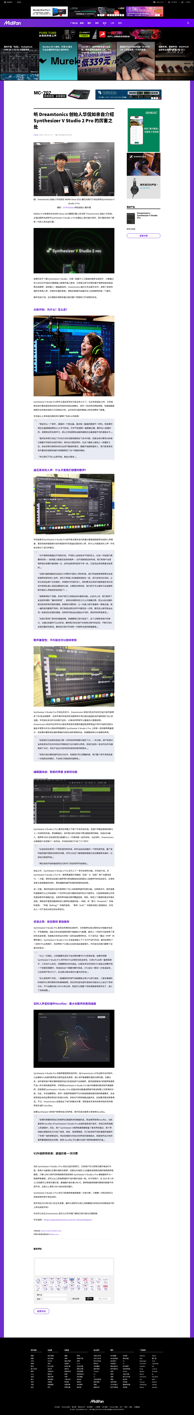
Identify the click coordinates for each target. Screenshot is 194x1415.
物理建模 (50, 1384)
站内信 (19, 2)
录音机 (79, 1379)
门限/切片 (67, 1379)
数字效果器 (114, 1387)
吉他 (32, 1377)
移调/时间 (67, 1371)
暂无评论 (69, 135)
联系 (126, 1407)
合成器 (125, 1356)
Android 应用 (66, 1407)
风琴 (32, 1382)
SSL (141, 1379)
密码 (38, 1299)
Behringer (143, 1361)
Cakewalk (155, 1363)
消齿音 (66, 1363)
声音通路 (80, 1377)
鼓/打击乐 (34, 1369)
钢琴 (32, 1371)
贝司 (32, 1361)
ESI (153, 1366)
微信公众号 (160, 2)
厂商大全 (74, 23)
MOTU (142, 1374)
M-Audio (155, 1371)
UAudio (154, 1384)
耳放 (111, 1379)
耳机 (111, 1374)
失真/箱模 (80, 1371)
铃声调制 (80, 1384)
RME (153, 1379)
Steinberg (143, 1384)
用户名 (39, 1295)
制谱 (95, 1384)
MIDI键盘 (113, 1356)
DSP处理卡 (114, 1384)
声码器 (66, 1382)
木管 (32, 1384)
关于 (121, 1407)
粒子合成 (50, 1366)
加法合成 (50, 1358)
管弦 (32, 1366)
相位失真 (50, 1377)
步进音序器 (97, 1379)
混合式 (50, 1369)
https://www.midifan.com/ (51, 1231)
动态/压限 (80, 1366)
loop (32, 1374)
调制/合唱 (80, 1369)
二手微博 (187, 2)
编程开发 (96, 1387)
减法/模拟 (51, 1356)
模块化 (50, 1374)
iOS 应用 (57, 1407)
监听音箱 (113, 1382)
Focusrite (143, 1363)
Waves (142, 1387)
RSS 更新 (105, 1407)
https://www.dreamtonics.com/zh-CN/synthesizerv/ (68, 1219)
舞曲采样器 (126, 1384)
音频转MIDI (80, 1374)
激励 (65, 1356)
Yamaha (154, 1387)
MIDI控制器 (114, 1358)
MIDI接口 (113, 1361)
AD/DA (125, 1371)
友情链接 (137, 1407)
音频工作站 (97, 1356)
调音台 (66, 1369)
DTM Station (69, 207)
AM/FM (50, 1361)
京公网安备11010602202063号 (114, 1409)
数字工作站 (126, 1377)
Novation (155, 1377)
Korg (141, 1369)
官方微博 (174, 2)
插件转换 (96, 1382)
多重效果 (67, 1384)
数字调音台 (114, 1369)
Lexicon (154, 1369)
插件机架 (96, 1369)
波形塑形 (50, 1379)
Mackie (142, 1371)
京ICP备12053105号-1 (96, 1409)
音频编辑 (96, 1366)
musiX (36, 135)
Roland (154, 1382)
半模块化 (50, 1371)
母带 (78, 1361)
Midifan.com (54, 1234)
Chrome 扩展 (114, 1407)
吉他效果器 (126, 1369)
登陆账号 (9, 2)
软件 (97, 23)
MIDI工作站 (97, 1361)
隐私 (130, 1407)
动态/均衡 (126, 1374)
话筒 (111, 1371)
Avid (153, 1361)
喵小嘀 (74, 1407)
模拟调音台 (114, 1366)
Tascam (142, 1382)
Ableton (142, 1356)
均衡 (65, 1377)
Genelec (142, 1366)
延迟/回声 (67, 1361)
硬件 (89, 23)
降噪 (78, 1356)
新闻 (82, 23)
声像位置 (67, 1387)
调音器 (79, 1387)
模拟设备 (126, 1358)
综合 (32, 1387)
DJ (94, 1374)
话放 (111, 1377)
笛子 (32, 1379)
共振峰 (50, 1382)
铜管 (32, 1356)
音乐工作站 (97, 1358)
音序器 (125, 1387)
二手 (112, 23)
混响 (65, 1358)
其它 (49, 1387)
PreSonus (143, 1377)
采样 (49, 1363)
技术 (104, 23)
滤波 (65, 1374)
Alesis (154, 1356)
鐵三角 (154, 1358)
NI (152, 1374)
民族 (32, 1358)
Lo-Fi (78, 1363)
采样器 (125, 1382)
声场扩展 (67, 1366)
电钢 (32, 1363)
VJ (94, 1377)
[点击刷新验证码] (89, 1298)
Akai (141, 1358)
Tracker (96, 1371)
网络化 (79, 1382)
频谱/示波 (80, 1358)
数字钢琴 (126, 1366)
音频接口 (113, 1363)
